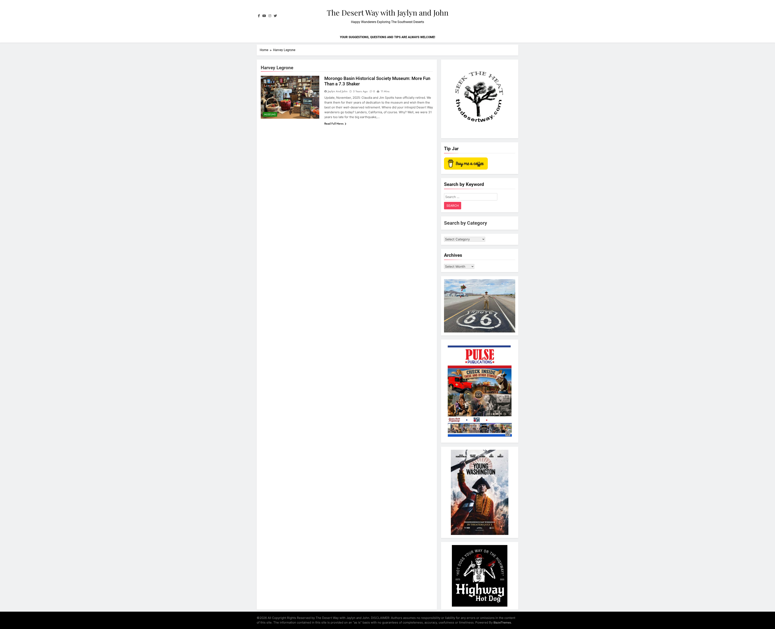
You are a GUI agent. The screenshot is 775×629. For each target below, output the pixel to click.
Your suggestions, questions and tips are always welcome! (387, 37)
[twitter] (275, 16)
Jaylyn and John (338, 91)
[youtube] (264, 16)
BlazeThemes (502, 622)
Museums (270, 114)
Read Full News (334, 124)
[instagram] (269, 16)
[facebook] (259, 16)
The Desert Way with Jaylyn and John (387, 12)
